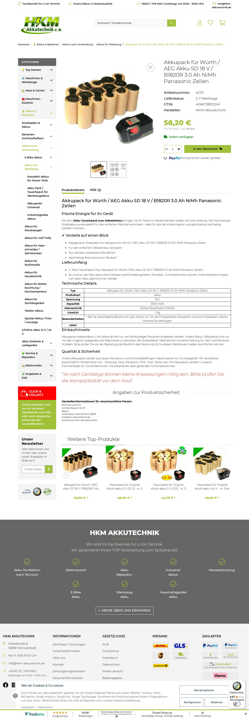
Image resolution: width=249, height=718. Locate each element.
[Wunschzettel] (210, 22)
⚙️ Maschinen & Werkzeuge (32, 80)
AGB (105, 644)
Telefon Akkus (34, 310)
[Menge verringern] (166, 149)
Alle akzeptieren (204, 690)
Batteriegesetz (112, 678)
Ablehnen (217, 702)
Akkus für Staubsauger (33, 228)
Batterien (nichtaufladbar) (33, 136)
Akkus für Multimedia (32, 262)
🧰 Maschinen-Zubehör (31, 100)
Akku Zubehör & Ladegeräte (33, 343)
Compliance (110, 651)
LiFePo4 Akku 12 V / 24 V (37, 331)
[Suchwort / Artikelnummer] (171, 23)
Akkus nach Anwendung (30, 147)
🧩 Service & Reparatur (30, 355)
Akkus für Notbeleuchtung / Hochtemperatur (36, 287)
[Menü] (243, 682)
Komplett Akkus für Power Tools (38, 178)
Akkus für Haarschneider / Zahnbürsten (35, 249)
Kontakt (58, 664)
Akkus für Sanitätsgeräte (34, 301)
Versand (190, 128)
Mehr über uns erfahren (126, 611)
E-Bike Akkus (33, 157)
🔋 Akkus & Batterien (29, 113)
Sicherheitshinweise (66, 651)
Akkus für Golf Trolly (38, 238)
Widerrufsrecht (112, 671)
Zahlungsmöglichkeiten (69, 671)
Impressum (27, 707)
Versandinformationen (68, 678)
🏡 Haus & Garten (33, 90)
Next (225, 474)
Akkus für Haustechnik (33, 274)
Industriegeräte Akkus (37, 216)
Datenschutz (45, 707)
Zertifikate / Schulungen (69, 644)
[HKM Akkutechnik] (41, 25)
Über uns (59, 657)
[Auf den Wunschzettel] (150, 67)
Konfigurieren (192, 702)
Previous (67, 474)
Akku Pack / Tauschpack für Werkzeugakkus (38, 191)
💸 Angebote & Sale (31, 375)
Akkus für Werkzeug (31, 167)
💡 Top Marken (31, 70)
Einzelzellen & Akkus (31, 124)
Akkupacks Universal (34, 205)
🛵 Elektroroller (32, 365)
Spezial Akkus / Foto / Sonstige (38, 320)
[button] (199, 22)
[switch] (237, 704)
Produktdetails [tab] (73, 190)
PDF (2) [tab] (95, 190)
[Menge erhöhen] (178, 149)
